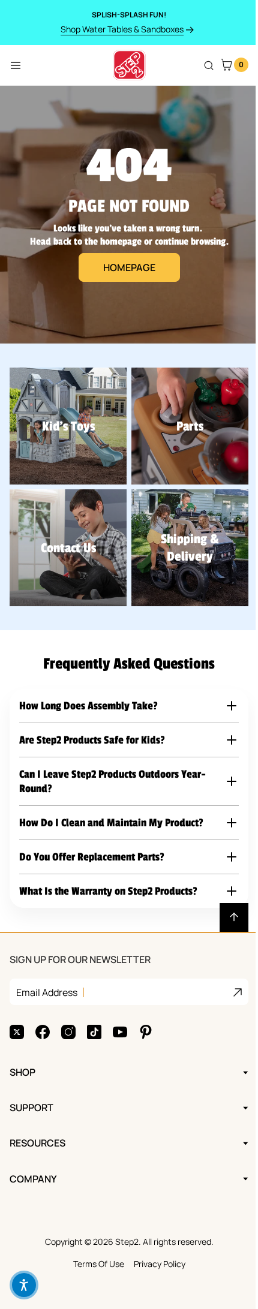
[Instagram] (68, 1014)
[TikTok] (94, 1014)
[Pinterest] (146, 1014)
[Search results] (209, 65)
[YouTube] (120, 1014)
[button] (124, 693)
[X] (17, 1014)
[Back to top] (225, 899)
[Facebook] (42, 1014)
